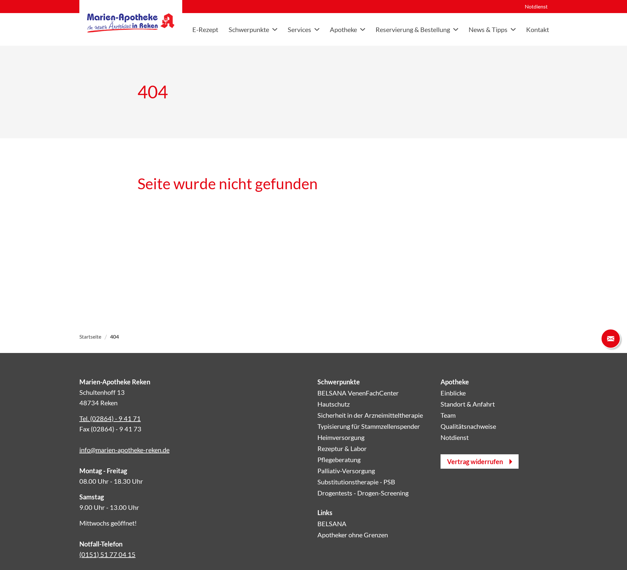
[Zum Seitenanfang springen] (610, 553)
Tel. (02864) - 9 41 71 (110, 418)
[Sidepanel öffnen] (610, 338)
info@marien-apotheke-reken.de (124, 450)
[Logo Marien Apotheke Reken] (130, 23)
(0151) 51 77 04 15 (107, 554)
